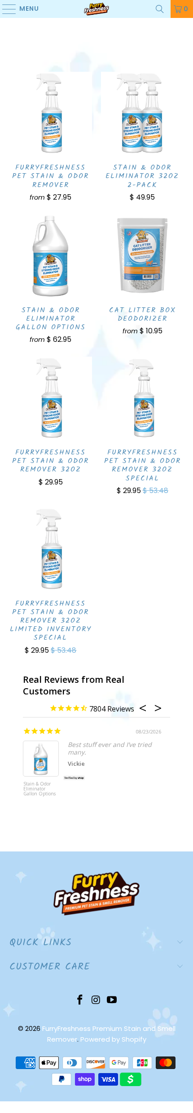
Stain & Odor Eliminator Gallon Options (39, 789)
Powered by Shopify (113, 1039)
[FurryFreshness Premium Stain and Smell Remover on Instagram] (96, 1000)
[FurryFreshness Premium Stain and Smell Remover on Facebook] (80, 1000)
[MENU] (5, 9)
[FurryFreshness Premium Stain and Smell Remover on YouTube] (112, 1000)
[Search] (159, 9)
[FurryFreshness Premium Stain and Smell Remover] (96, 9)
